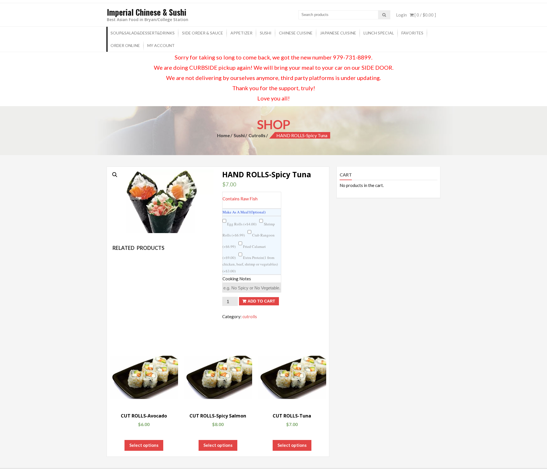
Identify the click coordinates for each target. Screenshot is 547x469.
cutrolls (257, 135)
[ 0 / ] (425, 14)
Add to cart (261, 301)
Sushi (266, 32)
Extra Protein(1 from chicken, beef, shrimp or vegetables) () (250, 264)
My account (161, 45)
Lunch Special (379, 32)
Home (223, 135)
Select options (143, 445)
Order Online (125, 45)
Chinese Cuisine (296, 32)
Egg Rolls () (241, 224)
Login (401, 14)
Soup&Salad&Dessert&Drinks (143, 32)
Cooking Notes (237, 278)
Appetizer (241, 32)
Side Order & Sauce (202, 32)
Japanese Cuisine (338, 32)
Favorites (412, 32)
